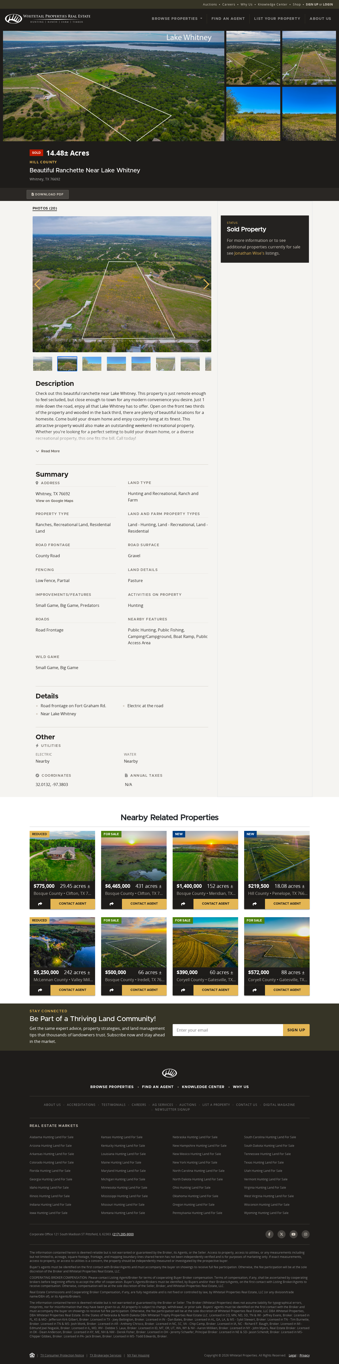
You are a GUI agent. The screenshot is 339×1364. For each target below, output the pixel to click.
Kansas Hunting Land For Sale (122, 1137)
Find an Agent (228, 19)
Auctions (210, 4)
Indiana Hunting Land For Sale (50, 1204)
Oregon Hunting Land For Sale (194, 1204)
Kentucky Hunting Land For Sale (123, 1145)
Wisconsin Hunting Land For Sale (267, 1204)
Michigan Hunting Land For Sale (123, 1179)
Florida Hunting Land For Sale (50, 1171)
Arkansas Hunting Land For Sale (52, 1154)
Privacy (305, 1355)
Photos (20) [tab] (45, 208)
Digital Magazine (279, 1105)
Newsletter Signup (172, 1109)
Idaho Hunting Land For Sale (49, 1187)
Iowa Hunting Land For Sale (48, 1213)
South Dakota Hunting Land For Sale (269, 1145)
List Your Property (277, 19)
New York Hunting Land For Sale (195, 1162)
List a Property (216, 1105)
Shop (297, 4)
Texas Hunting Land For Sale (264, 1162)
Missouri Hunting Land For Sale (123, 1204)
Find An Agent (158, 1087)
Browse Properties (112, 1087)
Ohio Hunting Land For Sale (192, 1187)
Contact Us (246, 1105)
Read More (50, 451)
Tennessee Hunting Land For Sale (267, 1154)
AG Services (162, 1105)
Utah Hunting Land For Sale (263, 1171)
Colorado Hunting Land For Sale (52, 1162)
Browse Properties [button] (175, 19)
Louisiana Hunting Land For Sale (123, 1154)
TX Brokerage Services (105, 1355)
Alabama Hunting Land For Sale (52, 1137)
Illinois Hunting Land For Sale (50, 1196)
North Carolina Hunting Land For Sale (199, 1171)
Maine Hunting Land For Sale (121, 1162)
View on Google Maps (54, 501)
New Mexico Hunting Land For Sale (197, 1154)
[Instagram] (306, 1234)
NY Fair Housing (138, 1355)
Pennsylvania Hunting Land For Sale (197, 1213)
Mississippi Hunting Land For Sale (124, 1196)
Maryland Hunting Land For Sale (123, 1171)
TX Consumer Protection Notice (62, 1355)
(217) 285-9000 (123, 1234)
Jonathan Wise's (249, 253)
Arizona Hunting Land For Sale (51, 1145)
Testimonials (114, 1105)
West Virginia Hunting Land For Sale (269, 1196)
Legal (292, 1355)
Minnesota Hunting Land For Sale (124, 1187)
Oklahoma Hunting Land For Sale (195, 1196)
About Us (320, 19)
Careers (228, 4)
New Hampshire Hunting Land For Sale (200, 1145)
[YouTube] (294, 1234)
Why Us (247, 4)
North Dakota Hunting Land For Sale (198, 1179)
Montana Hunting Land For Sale (123, 1213)
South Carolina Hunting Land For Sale (270, 1137)
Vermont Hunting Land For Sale (266, 1179)
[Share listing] (40, 904)
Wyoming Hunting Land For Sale (266, 1213)
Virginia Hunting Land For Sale (265, 1187)
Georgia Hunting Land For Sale (51, 1179)
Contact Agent (72, 903)
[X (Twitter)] (282, 1234)
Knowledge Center (273, 4)
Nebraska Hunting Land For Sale (195, 1137)
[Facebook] (269, 1234)
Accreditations (81, 1105)
